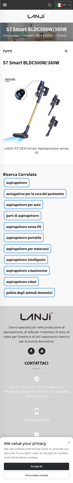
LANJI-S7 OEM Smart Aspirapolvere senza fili (36, 151)
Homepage (11, 35)
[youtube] (42, 351)
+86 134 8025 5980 (36, 420)
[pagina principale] (37, 16)
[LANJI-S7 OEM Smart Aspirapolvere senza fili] (36, 110)
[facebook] (31, 351)
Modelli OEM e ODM (38, 35)
